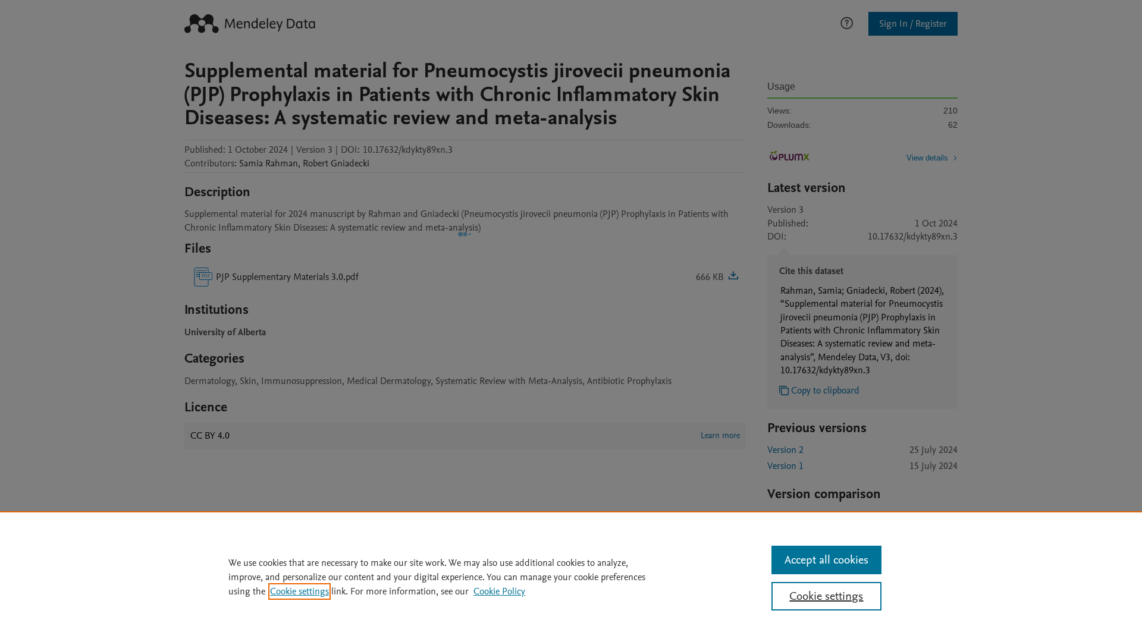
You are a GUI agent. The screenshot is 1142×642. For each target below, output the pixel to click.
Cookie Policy (499, 591)
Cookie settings (299, 591)
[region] (571, 576)
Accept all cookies (826, 560)
